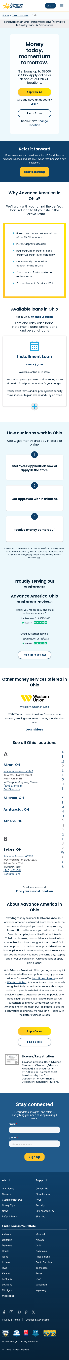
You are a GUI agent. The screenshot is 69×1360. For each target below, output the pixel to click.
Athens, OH (13, 821)
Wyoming (41, 1290)
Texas (39, 1273)
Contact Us (42, 1188)
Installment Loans (43, 978)
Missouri (40, 1234)
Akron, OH (12, 764)
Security (40, 1205)
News (5, 1210)
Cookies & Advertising (38, 1319)
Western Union (16, 982)
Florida (5, 1251)
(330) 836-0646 (13, 785)
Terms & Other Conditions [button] (17, 1349)
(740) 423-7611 (12, 870)
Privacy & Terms (11, 1319)
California (7, 1239)
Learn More (34, 729)
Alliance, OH (14, 797)
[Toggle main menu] (62, 6)
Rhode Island (43, 1256)
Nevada (40, 1239)
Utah (38, 1278)
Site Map (40, 1216)
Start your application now (32, 466)
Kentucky (7, 1278)
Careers (6, 1194)
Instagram (11, 1312)
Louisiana (7, 1284)
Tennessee (42, 1267)
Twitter (33, 1312)
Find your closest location (34, 891)
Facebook (4, 1312)
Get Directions (12, 789)
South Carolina (44, 1262)
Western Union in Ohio (34, 707)
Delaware (7, 1245)
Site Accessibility (45, 1210)
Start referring (34, 172)
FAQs (38, 1199)
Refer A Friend (10, 1216)
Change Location (38, 123)
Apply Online (34, 92)
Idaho (5, 1256)
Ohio (38, 1245)
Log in (50, 5)
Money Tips (8, 1205)
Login (34, 104)
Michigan (7, 1290)
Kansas (6, 1273)
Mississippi (8, 1295)
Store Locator (43, 1194)
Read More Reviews (34, 654)
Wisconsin (41, 1284)
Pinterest (26, 1312)
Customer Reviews (12, 1199)
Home (6, 15)
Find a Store (34, 113)
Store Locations (20, 15)
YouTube (19, 1312)
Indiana (6, 1262)
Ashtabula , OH (16, 809)
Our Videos (8, 1188)
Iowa (4, 1267)
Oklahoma (41, 1251)
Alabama (7, 1234)
